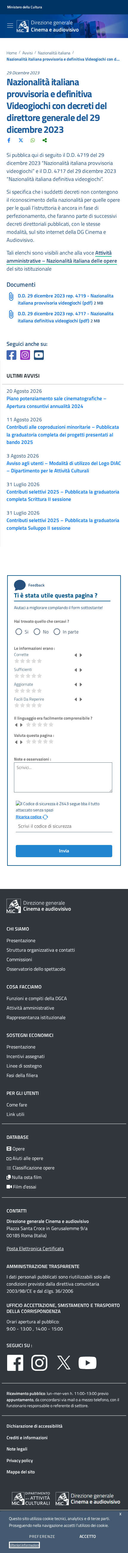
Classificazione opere (32, 1167)
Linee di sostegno (24, 1065)
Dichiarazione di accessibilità (35, 1426)
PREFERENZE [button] (42, 1536)
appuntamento (20, 1399)
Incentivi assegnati (26, 1056)
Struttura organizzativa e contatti (41, 949)
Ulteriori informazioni (24, 1545)
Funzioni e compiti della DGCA (37, 998)
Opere (18, 1148)
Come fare (17, 1104)
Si (27, 631)
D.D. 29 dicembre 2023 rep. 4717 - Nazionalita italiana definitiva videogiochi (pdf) (65, 317)
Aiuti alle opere (27, 1158)
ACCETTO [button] (87, 1536)
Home (12, 53)
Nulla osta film (26, 1177)
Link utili (15, 1114)
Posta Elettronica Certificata (35, 1248)
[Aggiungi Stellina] (80, 654)
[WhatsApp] (33, 140)
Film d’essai (24, 1186)
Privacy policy (20, 1460)
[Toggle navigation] (10, 25)
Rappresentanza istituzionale (36, 1017)
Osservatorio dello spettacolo (36, 968)
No (46, 631)
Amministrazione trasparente (43, 1266)
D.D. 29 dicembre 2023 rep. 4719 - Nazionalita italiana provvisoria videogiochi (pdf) (65, 299)
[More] (44, 140)
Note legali (17, 1448)
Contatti (16, 1210)
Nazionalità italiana (54, 53)
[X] (21, 140)
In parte (71, 631)
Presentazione (21, 940)
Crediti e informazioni (27, 1437)
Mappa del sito (21, 1471)
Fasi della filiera (22, 1075)
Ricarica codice (29, 816)
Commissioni (19, 959)
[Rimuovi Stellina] (76, 654)
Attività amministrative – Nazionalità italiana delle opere (62, 257)
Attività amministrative (30, 1007)
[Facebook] (9, 140)
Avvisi (27, 53)
